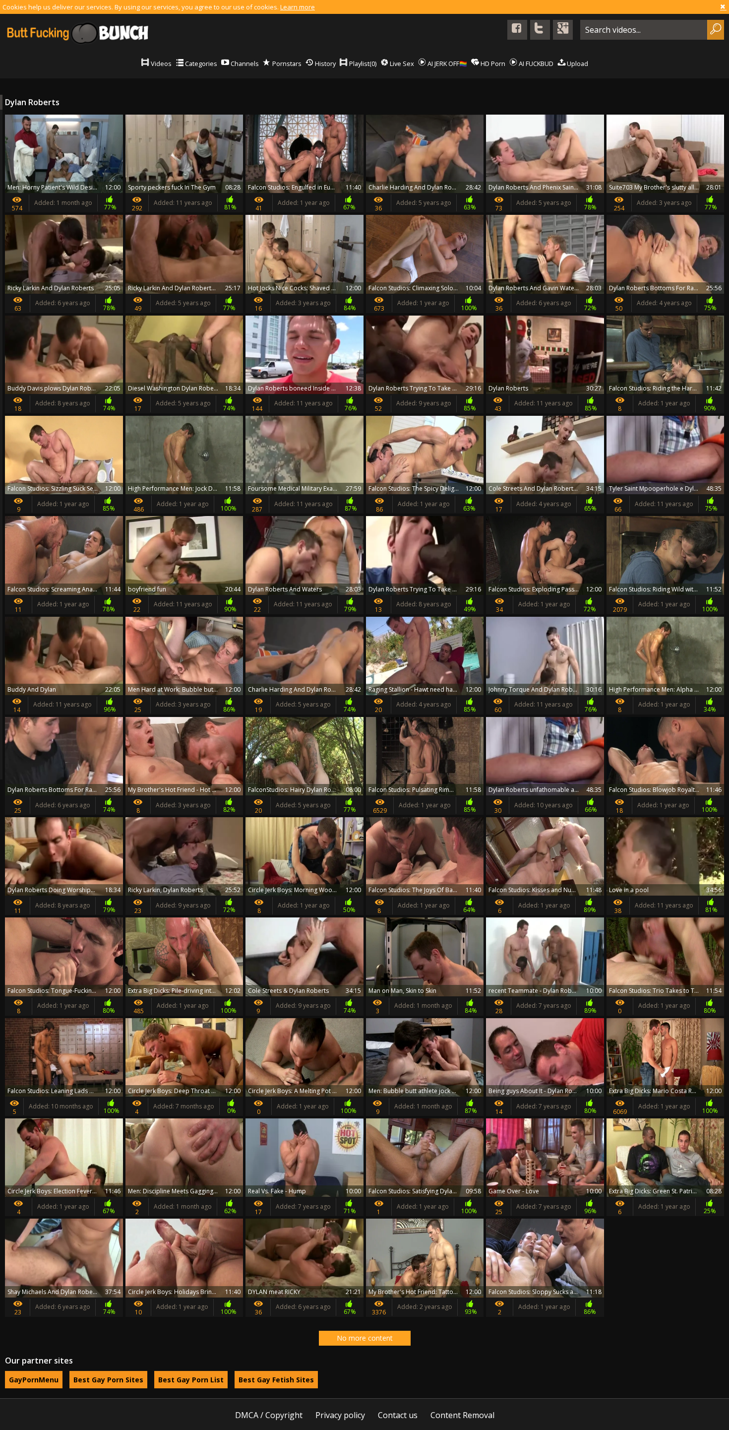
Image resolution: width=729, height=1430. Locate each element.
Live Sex (401, 63)
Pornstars (286, 63)
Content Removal (462, 1415)
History (324, 63)
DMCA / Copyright (269, 1415)
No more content (365, 1338)
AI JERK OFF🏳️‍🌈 (446, 63)
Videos (160, 63)
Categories (200, 63)
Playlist (362, 63)
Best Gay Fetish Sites (276, 1379)
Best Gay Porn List (191, 1379)
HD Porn (492, 63)
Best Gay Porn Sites (108, 1379)
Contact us (398, 1415)
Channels (244, 63)
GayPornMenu (34, 1379)
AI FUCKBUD (535, 63)
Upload (576, 63)
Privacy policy (340, 1415)
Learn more (297, 6)
